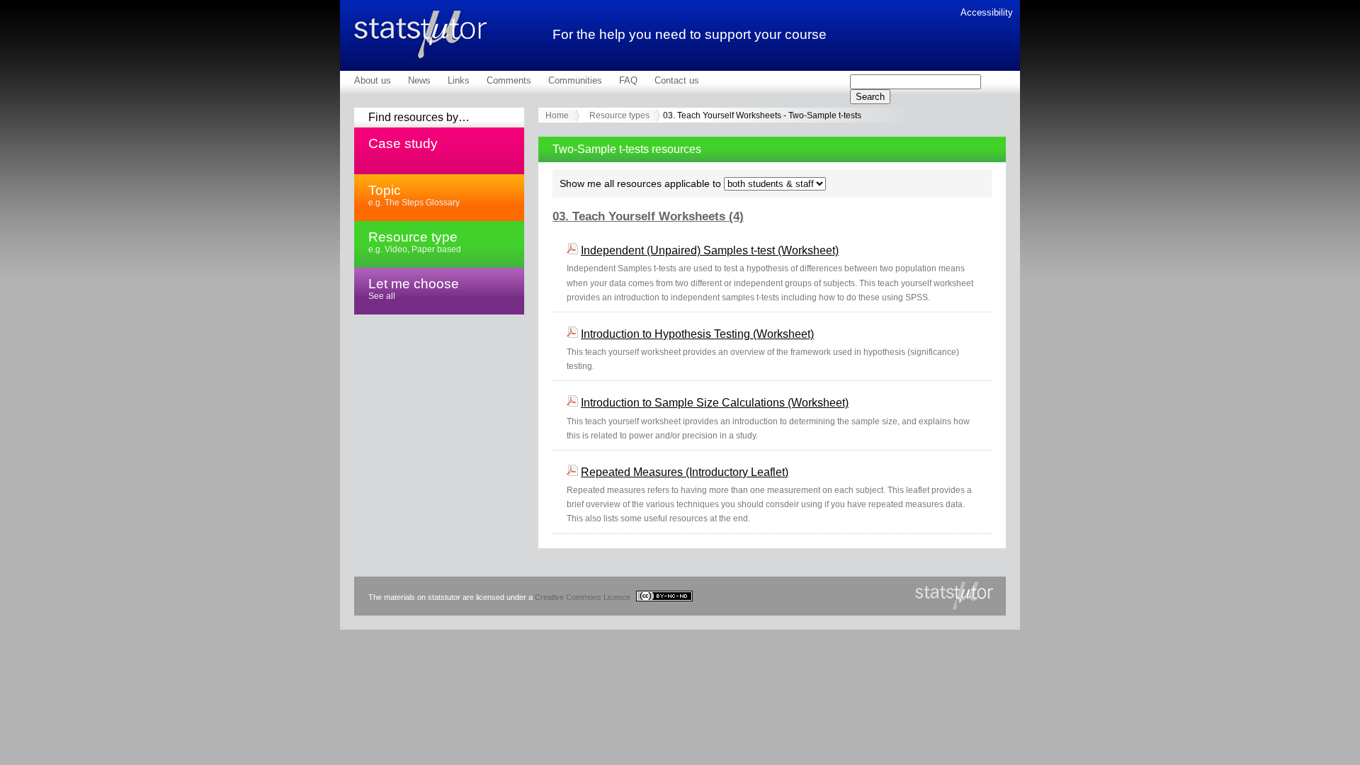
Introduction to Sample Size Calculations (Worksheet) (715, 403)
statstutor (420, 35)
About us (372, 80)
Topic (414, 195)
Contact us (676, 80)
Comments (509, 80)
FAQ (628, 80)
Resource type (414, 242)
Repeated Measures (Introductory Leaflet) (684, 472)
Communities (575, 80)
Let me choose (413, 288)
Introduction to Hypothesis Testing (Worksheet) (697, 334)
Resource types (619, 115)
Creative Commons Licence (584, 597)
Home (557, 115)
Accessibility (986, 12)
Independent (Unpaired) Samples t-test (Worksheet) (710, 250)
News (419, 80)
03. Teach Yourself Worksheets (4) (648, 216)
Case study (403, 143)
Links (459, 80)
